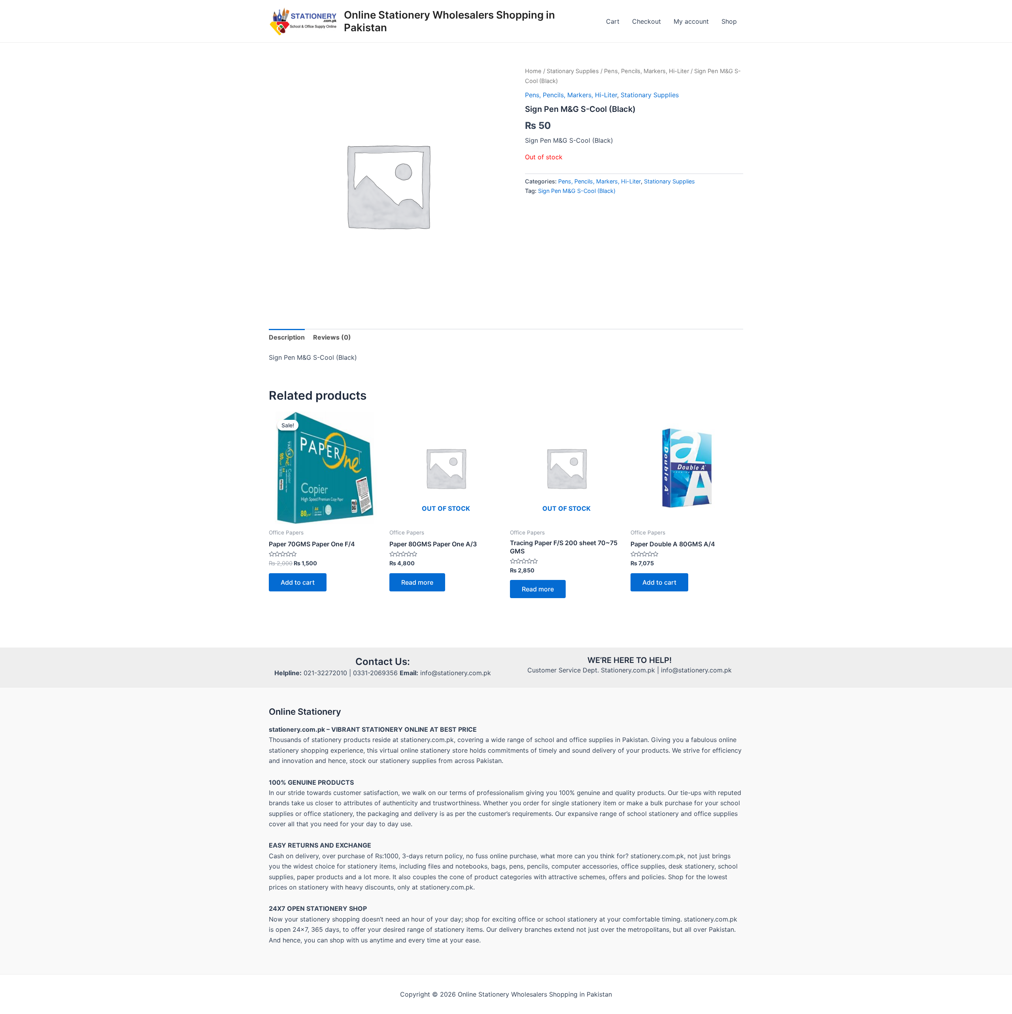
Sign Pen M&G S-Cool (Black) (577, 190)
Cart (612, 21)
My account (691, 21)
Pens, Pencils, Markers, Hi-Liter (646, 71)
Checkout (646, 21)
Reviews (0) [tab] (332, 337)
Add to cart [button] (298, 582)
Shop (729, 21)
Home (533, 71)
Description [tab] (287, 337)
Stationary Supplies (573, 71)
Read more (417, 582)
